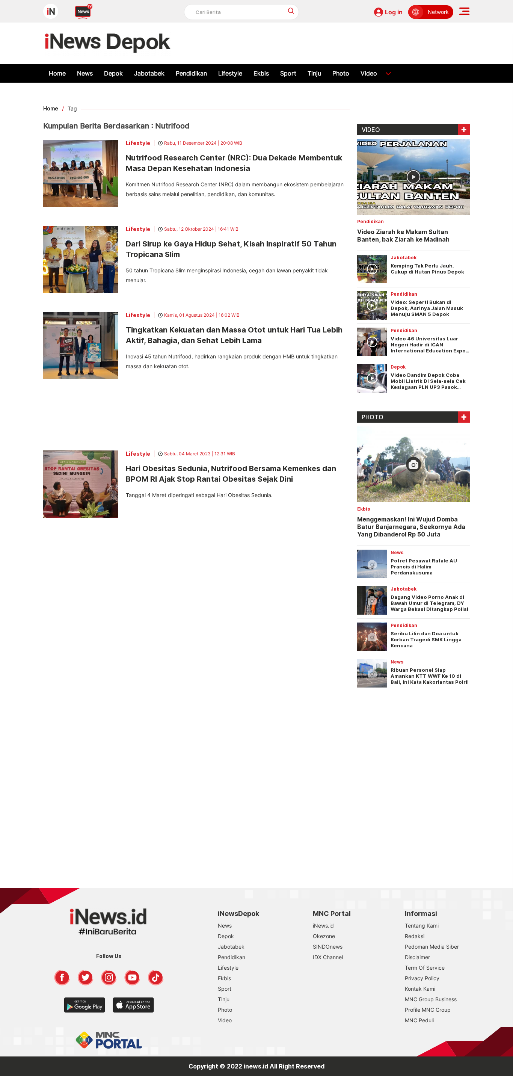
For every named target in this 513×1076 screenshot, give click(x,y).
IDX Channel (328, 957)
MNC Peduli (419, 1020)
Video (369, 73)
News (85, 73)
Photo (340, 73)
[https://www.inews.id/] (108, 43)
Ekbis (261, 73)
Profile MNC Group (428, 1009)
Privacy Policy (422, 978)
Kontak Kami (420, 988)
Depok (113, 73)
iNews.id (323, 925)
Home (57, 73)
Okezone (324, 936)
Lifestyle (230, 73)
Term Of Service (425, 967)
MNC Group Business (431, 999)
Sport (288, 73)
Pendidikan (191, 73)
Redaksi (414, 936)
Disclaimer (417, 957)
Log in (394, 12)
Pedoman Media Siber (432, 946)
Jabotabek (149, 73)
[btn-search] (291, 10)
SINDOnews (328, 946)
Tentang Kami (422, 925)
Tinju (314, 73)
